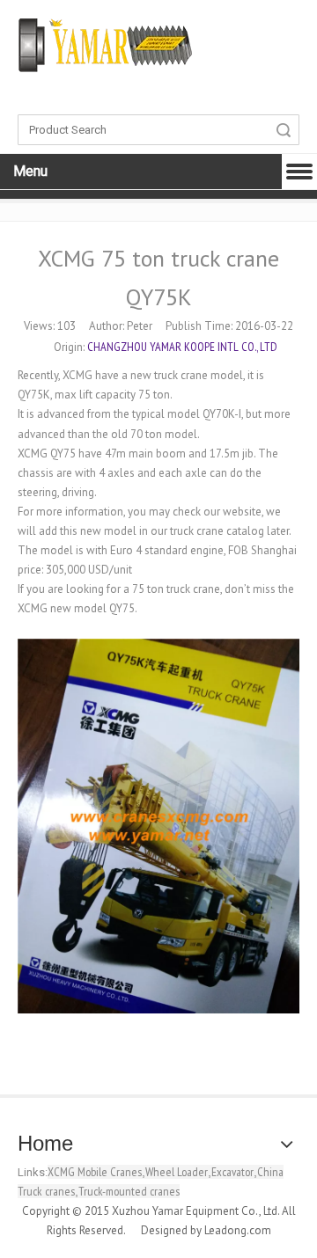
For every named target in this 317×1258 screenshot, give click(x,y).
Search (284, 129)
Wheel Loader (176, 1172)
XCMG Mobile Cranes (95, 1172)
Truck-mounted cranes (129, 1191)
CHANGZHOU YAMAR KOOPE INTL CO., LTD (182, 347)
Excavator (232, 1172)
